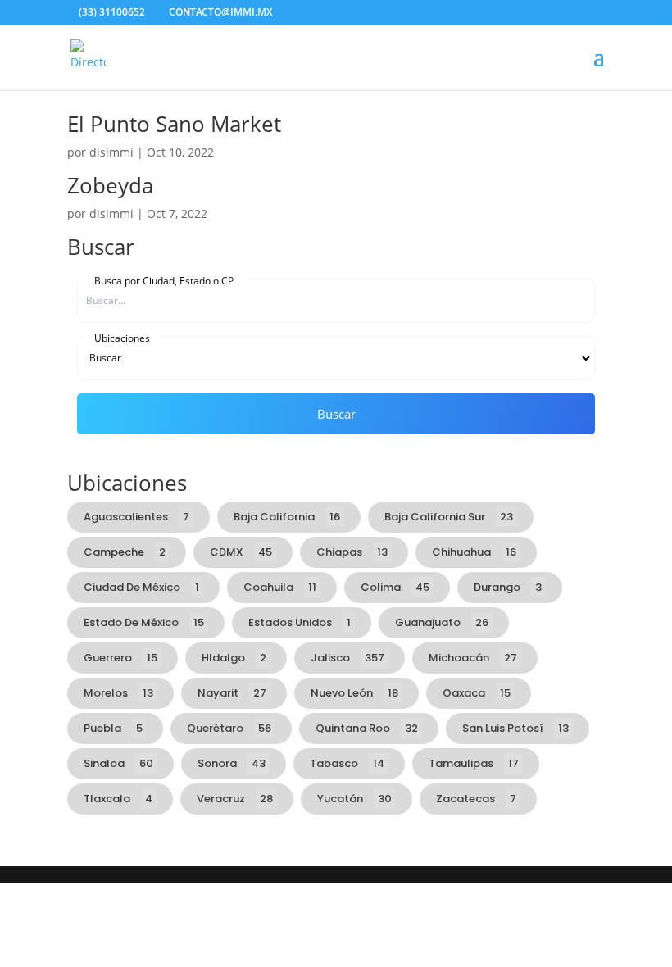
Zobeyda (110, 185)
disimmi (111, 152)
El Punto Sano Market (174, 123)
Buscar (336, 414)
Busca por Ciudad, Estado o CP (164, 280)
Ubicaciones (122, 337)
